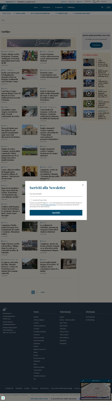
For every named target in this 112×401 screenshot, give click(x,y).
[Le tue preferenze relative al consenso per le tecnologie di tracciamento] (3, 398)
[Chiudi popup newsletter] (83, 185)
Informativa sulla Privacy (49, 205)
